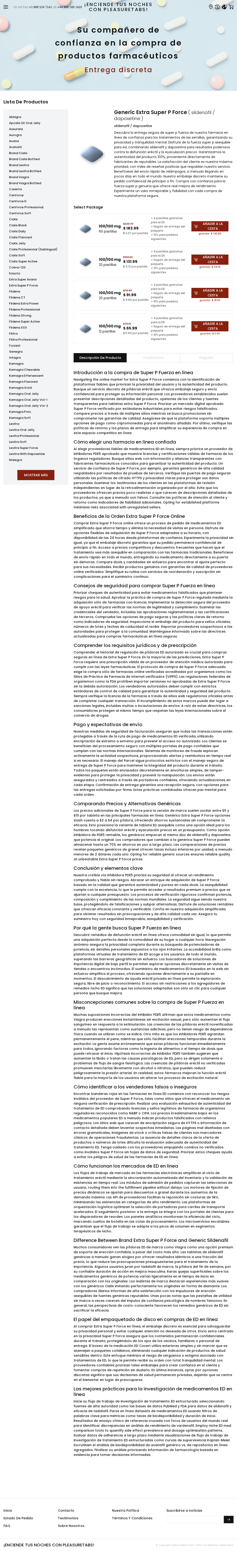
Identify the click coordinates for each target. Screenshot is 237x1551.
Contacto (66, 1510)
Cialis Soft (17, 255)
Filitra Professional (23, 339)
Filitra (13, 333)
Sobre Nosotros (71, 1525)
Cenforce (16, 195)
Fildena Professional (24, 309)
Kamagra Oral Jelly (24, 394)
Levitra (14, 424)
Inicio (7, 1510)
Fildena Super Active (24, 321)
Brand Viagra (19, 177)
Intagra (15, 357)
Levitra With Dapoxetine (27, 454)
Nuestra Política (125, 1510)
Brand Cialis (18, 153)
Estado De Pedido (18, 1518)
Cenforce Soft (20, 213)
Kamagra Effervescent (26, 375)
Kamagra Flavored (23, 381)
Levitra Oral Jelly (22, 430)
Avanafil (15, 147)
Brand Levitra (19, 165)
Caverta (15, 189)
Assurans (16, 129)
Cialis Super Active (23, 261)
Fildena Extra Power (24, 303)
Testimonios (68, 1518)
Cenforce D (17, 201)
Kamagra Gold (20, 387)
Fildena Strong (20, 315)
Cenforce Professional (26, 207)
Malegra (15, 460)
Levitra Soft (18, 442)
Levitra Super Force (23, 448)
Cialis (13, 219)
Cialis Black (18, 225)
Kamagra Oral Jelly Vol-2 (28, 406)
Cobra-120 (17, 267)
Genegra (15, 351)
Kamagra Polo (20, 412)
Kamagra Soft (20, 418)
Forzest (14, 345)
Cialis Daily (17, 231)
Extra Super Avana (23, 279)
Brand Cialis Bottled (24, 159)
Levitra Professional (24, 436)
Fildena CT (17, 297)
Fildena (14, 291)
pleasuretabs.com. (183, 1545)
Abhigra (15, 117)
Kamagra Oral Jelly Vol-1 (28, 400)
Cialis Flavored (20, 237)
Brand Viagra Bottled (25, 183)
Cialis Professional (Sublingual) (33, 249)
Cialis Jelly (17, 243)
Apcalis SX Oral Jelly (25, 123)
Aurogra (15, 135)
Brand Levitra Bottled (25, 171)
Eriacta (14, 273)
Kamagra (16, 363)
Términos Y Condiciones (132, 1518)
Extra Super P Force (23, 285)
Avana (14, 141)
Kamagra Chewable (24, 369)
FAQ (6, 1525)
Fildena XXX (18, 327)
